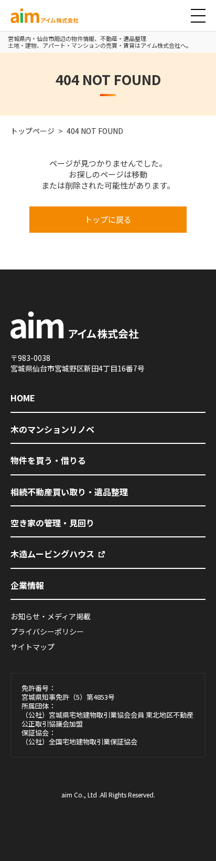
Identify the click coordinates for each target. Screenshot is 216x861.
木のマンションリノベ (52, 429)
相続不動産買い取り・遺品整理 (69, 491)
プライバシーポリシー (47, 631)
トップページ (32, 131)
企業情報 (27, 585)
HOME (22, 397)
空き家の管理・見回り (52, 522)
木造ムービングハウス (52, 553)
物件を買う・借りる (48, 460)
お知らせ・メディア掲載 (50, 616)
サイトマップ (32, 646)
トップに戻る (108, 219)
